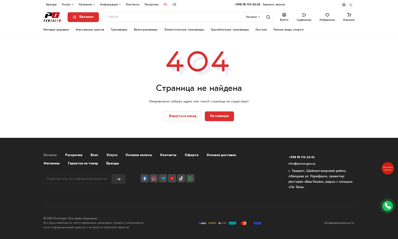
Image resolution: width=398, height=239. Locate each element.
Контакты (168, 155)
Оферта (191, 155)
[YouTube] (172, 178)
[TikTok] (181, 178)
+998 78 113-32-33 (247, 4)
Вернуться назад (183, 116)
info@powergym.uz (302, 163)
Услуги (112, 155)
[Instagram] (154, 178)
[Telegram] (163, 178)
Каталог (50, 155)
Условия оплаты (139, 155)
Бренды (112, 163)
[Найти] (268, 17)
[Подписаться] (119, 179)
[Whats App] (190, 178)
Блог (94, 155)
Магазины (52, 163)
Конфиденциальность (339, 223)
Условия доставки (221, 155)
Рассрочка (73, 155)
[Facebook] (145, 178)
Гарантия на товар (83, 163)
